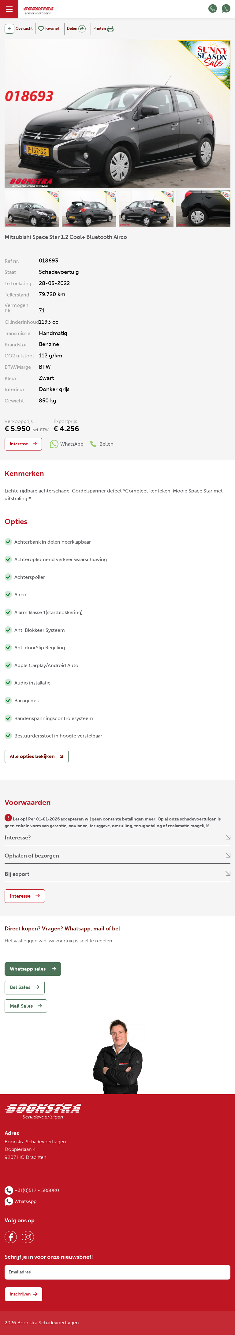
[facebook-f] (11, 1237)
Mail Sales (21, 1006)
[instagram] (28, 1237)
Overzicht (24, 28)
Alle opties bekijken (32, 756)
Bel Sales (20, 987)
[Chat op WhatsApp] (226, 9)
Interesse (19, 444)
